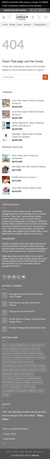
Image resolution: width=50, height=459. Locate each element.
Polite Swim (34, 370)
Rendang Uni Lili (28, 374)
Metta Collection (9, 366)
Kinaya (5, 362)
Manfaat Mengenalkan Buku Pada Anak (27, 328)
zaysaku (6, 395)
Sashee (17, 382)
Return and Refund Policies (16, 429)
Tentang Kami (39, 24)
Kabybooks (18, 357)
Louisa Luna (28, 362)
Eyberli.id (14, 349)
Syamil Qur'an (37, 382)
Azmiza (12, 345)
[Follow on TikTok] (36, 10)
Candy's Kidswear (37, 345)
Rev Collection (8, 378)
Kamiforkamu (30, 357)
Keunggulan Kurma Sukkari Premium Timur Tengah (26, 295)
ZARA (41, 391)
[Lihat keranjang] (45, 17)
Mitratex (21, 366)
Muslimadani (31, 366)
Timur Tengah (29, 386)
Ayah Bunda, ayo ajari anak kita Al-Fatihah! (25, 304)
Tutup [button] (45, 6)
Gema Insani (34, 349)
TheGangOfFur (15, 386)
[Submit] (45, 77)
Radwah (16, 374)
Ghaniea (6, 353)
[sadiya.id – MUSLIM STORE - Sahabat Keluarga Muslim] (22, 17)
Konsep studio (15, 362)
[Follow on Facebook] (4, 277)
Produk (12, 24)
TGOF (5, 386)
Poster (43, 370)
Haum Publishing (29, 353)
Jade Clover (7, 357)
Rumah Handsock (33, 378)
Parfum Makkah (21, 370)
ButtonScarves (22, 345)
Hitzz (41, 353)
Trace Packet (9, 439)
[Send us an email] (40, 10)
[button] (3, 17)
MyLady (42, 366)
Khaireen (41, 357)
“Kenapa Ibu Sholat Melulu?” (22, 311)
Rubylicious (20, 378)
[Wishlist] (32, 17)
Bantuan (27, 24)
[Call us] (44, 10)
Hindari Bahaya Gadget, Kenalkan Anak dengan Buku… (27, 320)
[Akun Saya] (39, 17)
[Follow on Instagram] (31, 10)
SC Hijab (26, 382)
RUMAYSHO (8, 382)
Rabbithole (7, 374)
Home (5, 24)
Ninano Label (8, 370)
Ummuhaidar (21, 391)
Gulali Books (16, 353)
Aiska (5, 345)
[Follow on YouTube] (23, 277)
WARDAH (32, 391)
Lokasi (19, 24)
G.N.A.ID (24, 349)
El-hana (5, 349)
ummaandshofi (8, 391)
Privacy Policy (10, 434)
